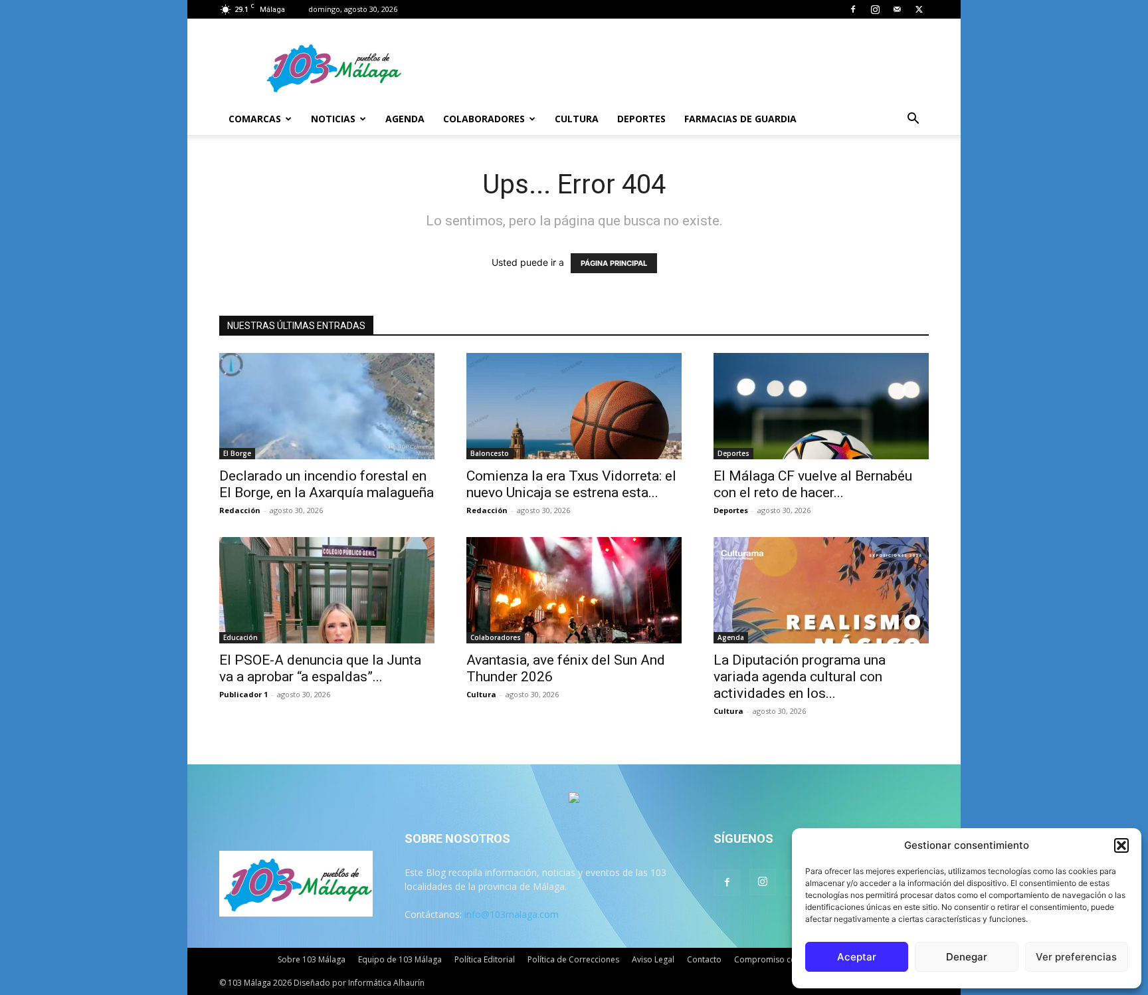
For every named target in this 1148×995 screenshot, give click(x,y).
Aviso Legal (653, 959)
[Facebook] (853, 9)
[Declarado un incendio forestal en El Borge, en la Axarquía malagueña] (326, 406)
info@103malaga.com (511, 914)
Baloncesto (489, 453)
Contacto (704, 959)
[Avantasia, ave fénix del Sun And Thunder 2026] (574, 590)
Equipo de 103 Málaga (400, 959)
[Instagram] (875, 9)
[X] (919, 9)
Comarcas (255, 118)
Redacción (239, 510)
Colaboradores (484, 118)
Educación (240, 637)
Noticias (333, 118)
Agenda (405, 118)
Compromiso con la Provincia (790, 959)
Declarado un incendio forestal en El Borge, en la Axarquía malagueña (326, 484)
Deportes (641, 118)
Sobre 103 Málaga (311, 959)
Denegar (966, 956)
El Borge (237, 453)
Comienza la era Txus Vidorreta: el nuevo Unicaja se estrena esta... (571, 484)
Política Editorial (484, 959)
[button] (1121, 845)
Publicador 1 (243, 694)
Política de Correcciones (573, 959)
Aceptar (856, 956)
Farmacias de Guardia (740, 118)
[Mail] (897, 9)
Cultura (577, 118)
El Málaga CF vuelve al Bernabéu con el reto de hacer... (813, 484)
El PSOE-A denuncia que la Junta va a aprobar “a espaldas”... (320, 668)
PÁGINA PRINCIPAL (614, 263)
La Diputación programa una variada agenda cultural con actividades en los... (800, 676)
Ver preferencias (1076, 956)
